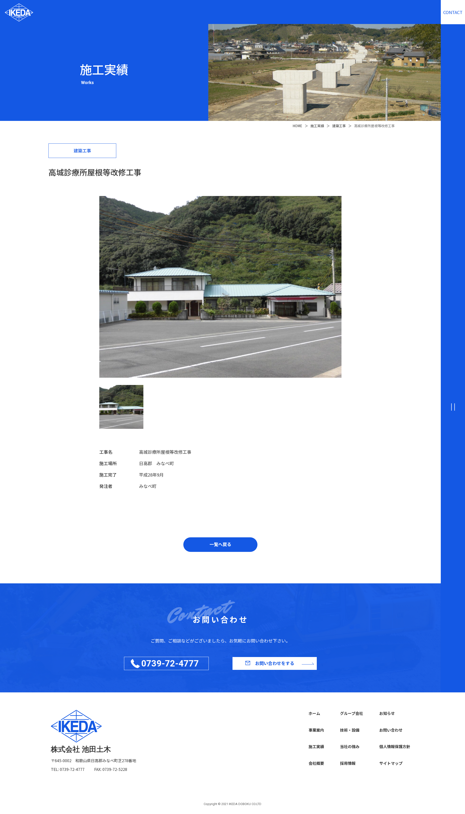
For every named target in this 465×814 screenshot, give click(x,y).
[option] (220, 287)
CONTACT (453, 12)
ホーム (314, 713)
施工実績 (316, 746)
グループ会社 (351, 713)
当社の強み (349, 746)
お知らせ (387, 713)
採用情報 (348, 763)
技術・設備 (349, 730)
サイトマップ (391, 763)
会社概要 (316, 763)
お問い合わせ (391, 730)
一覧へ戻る (220, 544)
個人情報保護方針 (394, 746)
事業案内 (316, 730)
